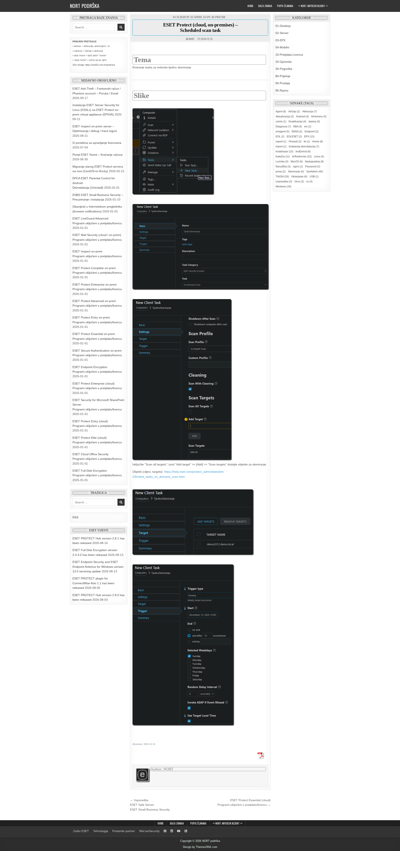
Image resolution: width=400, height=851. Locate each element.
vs (309, 181)
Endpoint (312, 131)
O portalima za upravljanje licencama (96, 142)
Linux (319, 156)
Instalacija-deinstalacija (304, 146)
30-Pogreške (283, 68)
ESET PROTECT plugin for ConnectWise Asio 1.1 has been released (93, 583)
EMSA (297, 131)
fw (307, 141)
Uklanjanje (299, 176)
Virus (299, 181)
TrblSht (282, 176)
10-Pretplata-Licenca (289, 54)
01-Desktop (183, 17)
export (281, 141)
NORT (192, 39)
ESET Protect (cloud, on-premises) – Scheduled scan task (200, 27)
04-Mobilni (282, 47)
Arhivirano (318, 116)
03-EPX (206, 17)
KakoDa (283, 156)
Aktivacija (309, 111)
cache (281, 121)
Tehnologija (100, 831)
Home (250, 6)
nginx (298, 166)
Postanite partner (123, 831)
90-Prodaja (282, 83)
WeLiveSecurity (149, 831)
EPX (309, 136)
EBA (297, 126)
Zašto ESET (81, 831)
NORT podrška (84, 5)
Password (312, 166)
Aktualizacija (285, 116)
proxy (281, 171)
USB (314, 176)
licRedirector (302, 156)
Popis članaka (285, 6)
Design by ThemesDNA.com (200, 846)
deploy (314, 121)
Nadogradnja (314, 161)
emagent (282, 131)
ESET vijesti (98, 530)
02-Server (196, 17)
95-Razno (281, 90)
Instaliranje (284, 151)
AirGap (294, 111)
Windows (283, 186)
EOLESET (294, 136)
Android (302, 116)
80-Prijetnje (218, 17)
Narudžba (283, 166)
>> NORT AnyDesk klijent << (313, 6)
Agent (281, 111)
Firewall (295, 141)
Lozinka (282, 161)
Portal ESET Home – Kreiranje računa (97, 154)
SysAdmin (314, 171)
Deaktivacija (297, 121)
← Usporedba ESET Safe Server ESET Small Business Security (150, 804)
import (281, 146)
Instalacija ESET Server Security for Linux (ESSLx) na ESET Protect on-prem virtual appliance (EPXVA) (95, 109)
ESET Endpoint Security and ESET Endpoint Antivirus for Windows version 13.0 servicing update (98, 566)
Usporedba (284, 181)
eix (307, 126)
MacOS (297, 161)
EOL (280, 136)
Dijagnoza (283, 126)
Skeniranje (296, 171)
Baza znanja (265, 6)
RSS (75, 517)
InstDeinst (303, 151)
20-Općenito (283, 61)
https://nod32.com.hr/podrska (100, 65)
